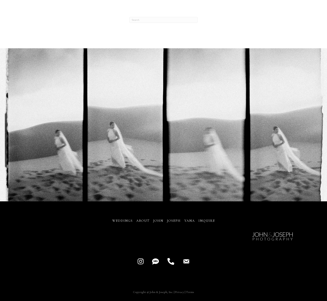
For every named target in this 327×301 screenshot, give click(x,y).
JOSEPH (174, 221)
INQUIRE (206, 221)
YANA (189, 221)
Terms (190, 292)
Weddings (122, 221)
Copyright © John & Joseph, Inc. (153, 292)
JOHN (158, 221)
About (143, 221)
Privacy (179, 292)
